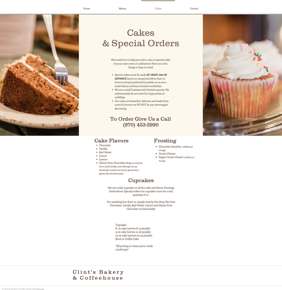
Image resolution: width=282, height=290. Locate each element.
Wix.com (40, 289)
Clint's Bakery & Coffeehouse (99, 275)
